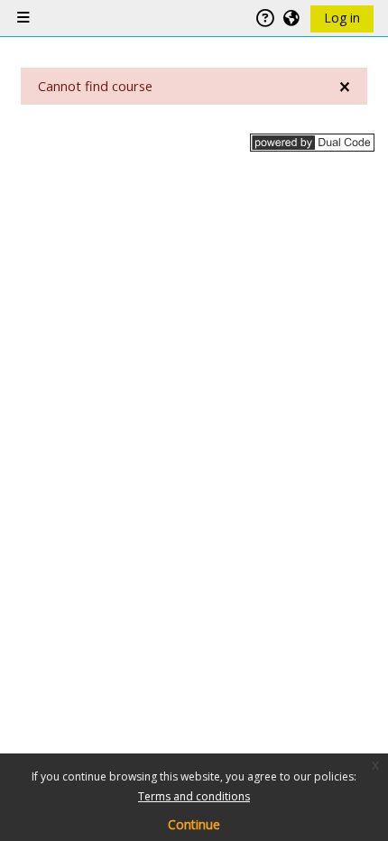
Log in (342, 17)
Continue (194, 824)
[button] (292, 18)
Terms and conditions (194, 796)
